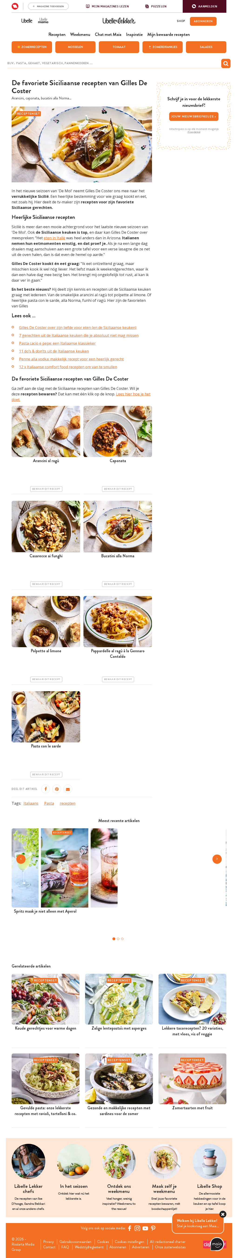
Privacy (48, 1241)
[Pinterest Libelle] (153, 1228)
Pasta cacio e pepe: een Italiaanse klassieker (57, 343)
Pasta (49, 803)
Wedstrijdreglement (89, 1247)
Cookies (103, 1241)
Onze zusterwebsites (170, 1247)
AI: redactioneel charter (167, 1241)
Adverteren (140, 1247)
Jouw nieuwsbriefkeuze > (194, 116)
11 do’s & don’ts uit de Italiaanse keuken (54, 351)
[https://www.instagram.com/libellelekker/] (137, 1228)
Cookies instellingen (129, 1241)
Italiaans (30, 803)
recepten (67, 803)
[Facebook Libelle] (129, 1228)
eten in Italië (54, 237)
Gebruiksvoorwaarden (75, 1241)
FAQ (65, 1247)
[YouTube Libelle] (145, 1228)
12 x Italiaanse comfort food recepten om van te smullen (68, 366)
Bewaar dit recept (46, 489)
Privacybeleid (194, 132)
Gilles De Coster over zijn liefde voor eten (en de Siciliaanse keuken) (77, 327)
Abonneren (117, 1247)
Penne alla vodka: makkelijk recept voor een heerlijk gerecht (71, 359)
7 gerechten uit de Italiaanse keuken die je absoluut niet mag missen (79, 335)
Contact (49, 1247)
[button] (204, 6)
